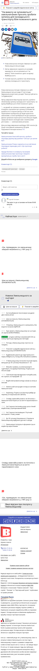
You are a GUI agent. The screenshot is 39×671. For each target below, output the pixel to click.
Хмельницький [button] (14, 3)
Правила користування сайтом (19, 565)
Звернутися (4, 560)
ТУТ (23, 129)
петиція (21, 169)
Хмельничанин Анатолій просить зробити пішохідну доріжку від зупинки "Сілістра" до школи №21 (19, 138)
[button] (2, 2)
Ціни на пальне (11, 307)
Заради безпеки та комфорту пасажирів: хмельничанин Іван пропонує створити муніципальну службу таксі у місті (15, 154)
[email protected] (19, 665)
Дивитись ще (32, 288)
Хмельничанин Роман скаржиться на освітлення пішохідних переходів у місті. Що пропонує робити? (18, 146)
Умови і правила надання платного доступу (19, 568)
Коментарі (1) (6, 164)
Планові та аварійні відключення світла (20, 8)
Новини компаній (25, 551)
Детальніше (4, 545)
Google (34, 159)
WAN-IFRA (30, 585)
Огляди (22, 553)
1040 (12, 26)
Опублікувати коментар (10, 194)
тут (6, 581)
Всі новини (26, 2)
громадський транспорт (9, 169)
